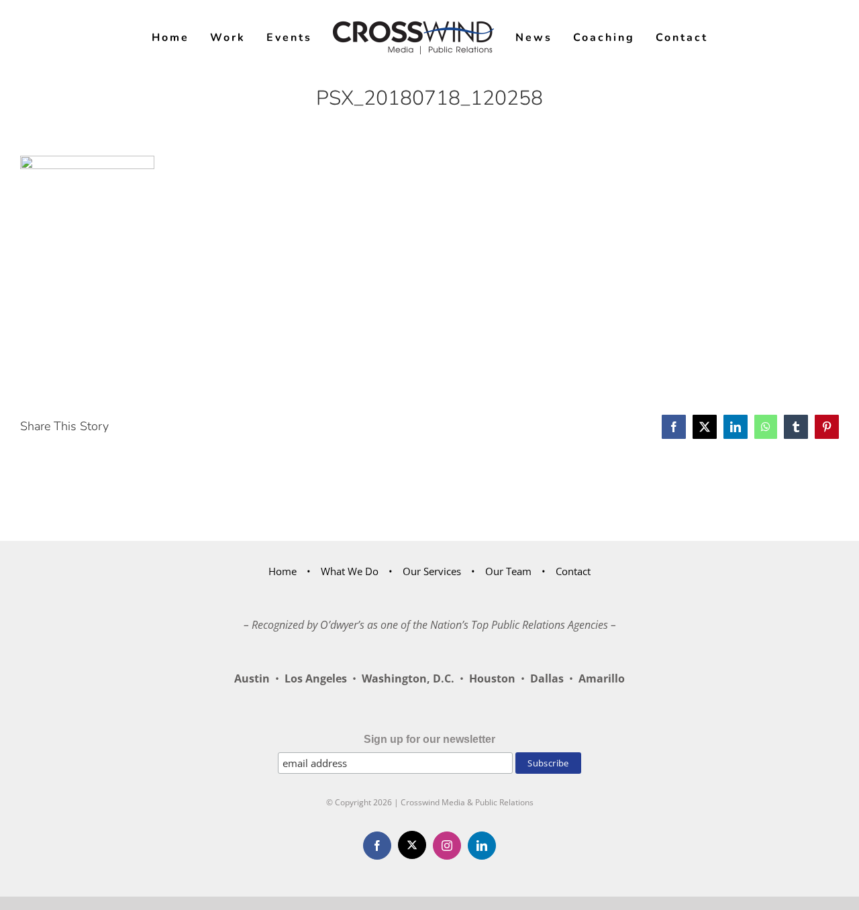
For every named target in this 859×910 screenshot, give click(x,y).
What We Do (349, 571)
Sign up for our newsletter (429, 739)
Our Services (432, 571)
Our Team (508, 571)
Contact (573, 571)
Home (282, 571)
